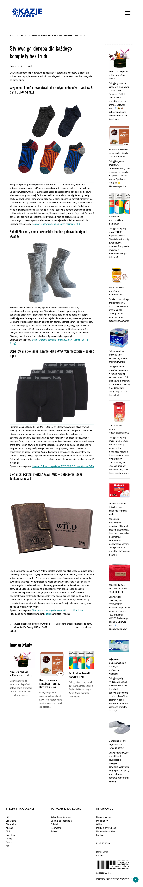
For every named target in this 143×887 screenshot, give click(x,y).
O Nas (99, 824)
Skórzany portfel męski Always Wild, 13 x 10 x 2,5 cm (58, 610)
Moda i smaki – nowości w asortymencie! (116, 291)
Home (12, 35)
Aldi (8, 831)
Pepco (9, 842)
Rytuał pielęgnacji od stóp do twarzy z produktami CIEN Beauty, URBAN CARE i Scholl (30, 627)
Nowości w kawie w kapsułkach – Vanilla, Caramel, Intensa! (49, 683)
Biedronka (11, 824)
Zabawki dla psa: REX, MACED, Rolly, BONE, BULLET (118, 588)
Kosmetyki (56, 828)
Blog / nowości (103, 817)
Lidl (7, 817)
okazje (23, 35)
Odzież (54, 824)
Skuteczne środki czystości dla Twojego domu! (117, 744)
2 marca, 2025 (16, 66)
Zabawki (55, 831)
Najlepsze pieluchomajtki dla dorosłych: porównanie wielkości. (117, 666)
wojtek (29, 66)
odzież (47, 614)
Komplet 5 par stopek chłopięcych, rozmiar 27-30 (56, 224)
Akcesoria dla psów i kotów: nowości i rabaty (21, 673)
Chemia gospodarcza (61, 820)
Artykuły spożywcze (61, 817)
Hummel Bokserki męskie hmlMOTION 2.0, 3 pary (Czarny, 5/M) (63, 466)
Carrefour (10, 835)
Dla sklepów (102, 820)
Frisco (9, 838)
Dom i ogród (102, 852)
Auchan (9, 828)
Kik (7, 846)
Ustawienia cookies (105, 831)
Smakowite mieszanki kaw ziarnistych (79, 675)
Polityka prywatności (106, 828)
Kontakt (100, 835)
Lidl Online (11, 820)
